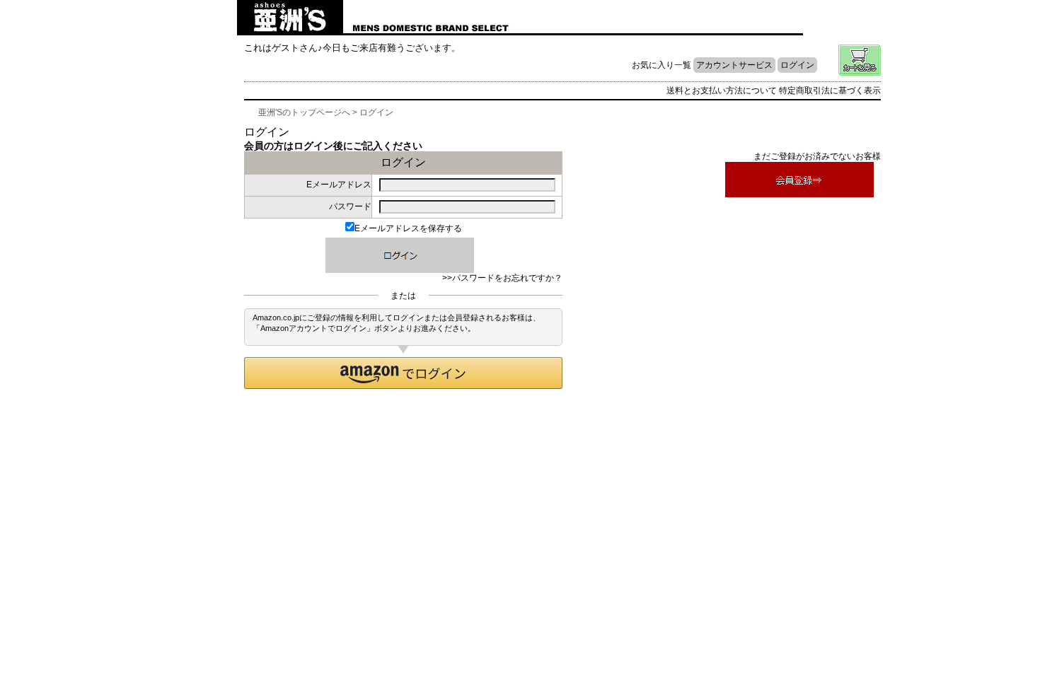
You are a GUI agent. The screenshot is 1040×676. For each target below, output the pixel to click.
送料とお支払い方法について (721, 90)
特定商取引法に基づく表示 (830, 90)
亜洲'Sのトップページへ (304, 112)
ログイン (797, 65)
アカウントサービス (734, 65)
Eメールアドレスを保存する (408, 228)
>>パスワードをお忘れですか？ (502, 278)
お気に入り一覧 (661, 65)
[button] (403, 373)
